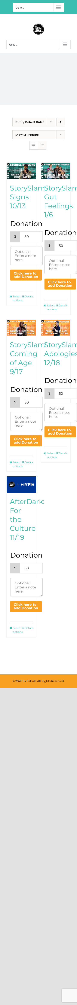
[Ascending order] (60, 122)
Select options (17, 298)
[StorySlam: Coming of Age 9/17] (21, 328)
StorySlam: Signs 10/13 (28, 197)
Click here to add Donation (26, 275)
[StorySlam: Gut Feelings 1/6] (55, 171)
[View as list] (42, 145)
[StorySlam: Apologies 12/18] (55, 328)
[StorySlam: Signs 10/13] (21, 171)
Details (29, 296)
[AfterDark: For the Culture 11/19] (21, 484)
